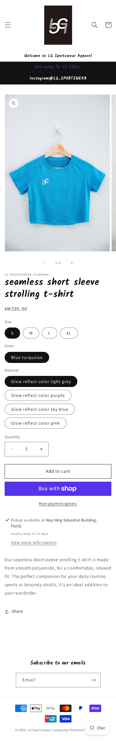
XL (69, 333)
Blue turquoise (27, 357)
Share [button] (17, 611)
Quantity (12, 436)
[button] (8, 25)
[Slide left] (44, 263)
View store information (34, 542)
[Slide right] (72, 263)
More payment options (58, 503)
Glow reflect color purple (38, 395)
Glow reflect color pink (35, 423)
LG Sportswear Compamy (48, 730)
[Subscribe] (93, 680)
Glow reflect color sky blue (39, 409)
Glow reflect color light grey (41, 381)
